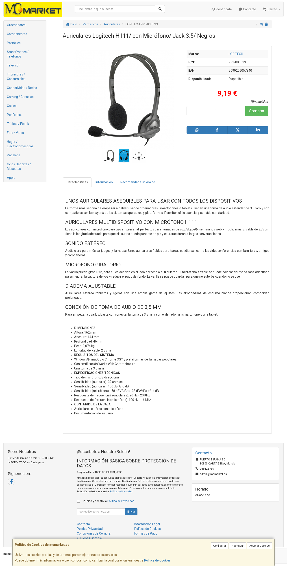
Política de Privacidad (121, 491)
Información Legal (147, 524)
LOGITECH (236, 54)
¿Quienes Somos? (89, 538)
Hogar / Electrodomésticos (20, 144)
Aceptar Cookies (259, 545)
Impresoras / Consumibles (16, 77)
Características (77, 182)
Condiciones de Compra (94, 533)
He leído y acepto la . (108, 501)
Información (104, 182)
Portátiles (14, 43)
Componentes (17, 34)
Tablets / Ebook (18, 124)
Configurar (219, 545)
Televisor (13, 65)
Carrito (272, 9)
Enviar (131, 511)
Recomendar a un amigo (137, 182)
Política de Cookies (157, 560)
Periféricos (14, 115)
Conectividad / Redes (22, 88)
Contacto (249, 9)
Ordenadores (16, 25)
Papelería (13, 155)
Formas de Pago (145, 533)
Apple (11, 177)
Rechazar (238, 545)
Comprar (256, 110)
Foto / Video (15, 133)
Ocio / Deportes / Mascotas (19, 166)
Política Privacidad (90, 529)
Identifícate (223, 9)
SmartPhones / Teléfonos (18, 54)
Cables (12, 106)
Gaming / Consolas (20, 97)
